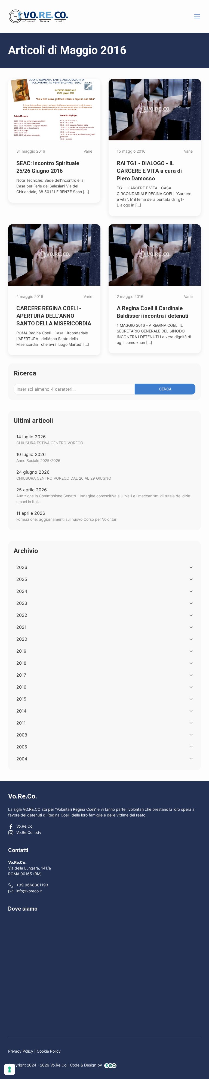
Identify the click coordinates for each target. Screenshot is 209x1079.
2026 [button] (21, 567)
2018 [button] (21, 663)
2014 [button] (21, 711)
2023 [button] (21, 603)
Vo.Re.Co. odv (28, 832)
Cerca (165, 389)
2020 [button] (21, 639)
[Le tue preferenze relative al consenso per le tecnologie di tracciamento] (9, 1069)
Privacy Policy (20, 1051)
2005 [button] (21, 747)
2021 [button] (21, 627)
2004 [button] (21, 759)
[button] (197, 16)
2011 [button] (21, 723)
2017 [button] (21, 675)
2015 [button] (21, 699)
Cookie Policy (49, 1051)
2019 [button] (21, 651)
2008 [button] (21, 735)
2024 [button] (21, 591)
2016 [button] (21, 687)
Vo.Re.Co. (24, 826)
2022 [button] (21, 615)
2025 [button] (21, 579)
